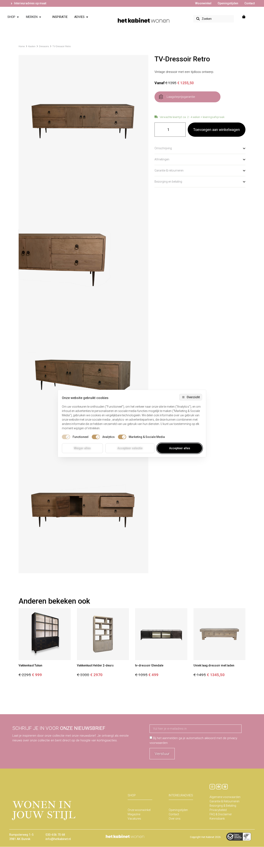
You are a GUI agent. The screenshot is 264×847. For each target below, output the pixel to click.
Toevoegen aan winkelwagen (216, 129)
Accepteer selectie (130, 448)
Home (22, 46)
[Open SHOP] (17, 17)
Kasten (31, 46)
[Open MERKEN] (40, 17)
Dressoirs (44, 46)
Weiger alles (82, 448)
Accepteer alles (179, 448)
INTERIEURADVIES (181, 795)
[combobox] (213, 18)
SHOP (132, 795)
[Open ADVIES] (87, 17)
